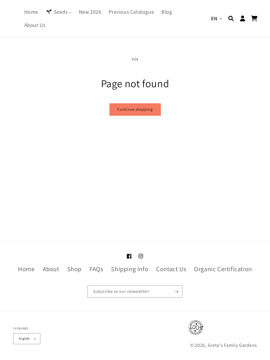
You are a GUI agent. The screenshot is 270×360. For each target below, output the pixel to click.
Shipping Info (129, 269)
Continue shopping (135, 109)
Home (26, 269)
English (24, 338)
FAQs (96, 269)
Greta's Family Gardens (232, 345)
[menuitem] (31, 11)
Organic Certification (223, 269)
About (51, 269)
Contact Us (171, 269)
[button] (231, 18)
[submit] (176, 291)
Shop (74, 269)
